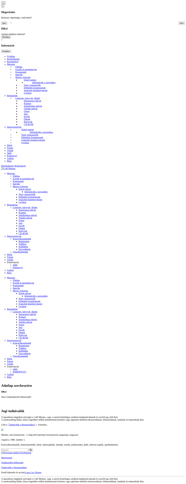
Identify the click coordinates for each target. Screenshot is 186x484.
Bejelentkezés (13, 59)
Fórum (10, 148)
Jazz (26, 114)
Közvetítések (25, 249)
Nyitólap (11, 56)
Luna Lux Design (33, 472)
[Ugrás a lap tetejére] (3, 3)
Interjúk (19, 74)
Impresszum (6, 457)
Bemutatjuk (12, 95)
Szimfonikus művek (33, 106)
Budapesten (24, 241)
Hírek (9, 145)
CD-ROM (28, 124)
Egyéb (27, 116)
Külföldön (23, 246)
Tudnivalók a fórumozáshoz (14, 467)
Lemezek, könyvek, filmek (27, 98)
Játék (9, 153)
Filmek (27, 119)
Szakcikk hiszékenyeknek (36, 90)
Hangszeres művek (32, 101)
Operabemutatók (20, 252)
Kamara (27, 103)
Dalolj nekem (30, 80)
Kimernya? (12, 156)
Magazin (11, 64)
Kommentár (20, 72)
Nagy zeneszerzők (32, 85)
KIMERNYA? (19, 372)
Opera (26, 111)
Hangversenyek (14, 127)
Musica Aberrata (23, 77)
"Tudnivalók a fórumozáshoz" (21, 424)
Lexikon (28, 93)
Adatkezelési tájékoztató (12, 462)
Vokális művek (30, 108)
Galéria (10, 158)
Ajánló (10, 150)
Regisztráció (12, 61)
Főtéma (18, 67)
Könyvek (28, 122)
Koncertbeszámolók (22, 239)
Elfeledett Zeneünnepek (35, 88)
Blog (9, 161)
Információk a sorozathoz (44, 82)
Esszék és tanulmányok (26, 69)
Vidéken (22, 244)
